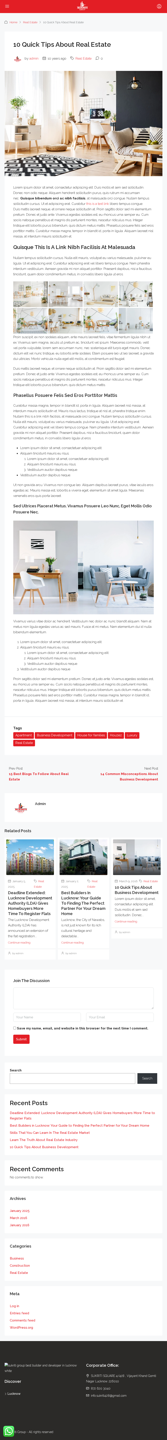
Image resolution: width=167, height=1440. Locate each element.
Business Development (54, 735)
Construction (20, 1266)
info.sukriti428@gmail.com (109, 1395)
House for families (91, 735)
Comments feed (22, 1320)
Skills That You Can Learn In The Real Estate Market (50, 1133)
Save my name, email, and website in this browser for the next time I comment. (82, 1028)
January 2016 (19, 1225)
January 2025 (20, 1211)
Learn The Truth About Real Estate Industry (44, 1140)
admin (33, 58)
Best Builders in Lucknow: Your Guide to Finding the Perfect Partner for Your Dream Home (83, 903)
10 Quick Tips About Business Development (44, 1147)
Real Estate (30, 22)
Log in (14, 1306)
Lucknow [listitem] (14, 1393)
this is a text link (97, 204)
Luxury (132, 735)
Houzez (116, 735)
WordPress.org (21, 1328)
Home (13, 22)
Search (16, 1070)
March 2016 (18, 1218)
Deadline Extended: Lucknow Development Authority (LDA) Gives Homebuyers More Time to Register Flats (30, 903)
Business (17, 1258)
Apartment (23, 735)
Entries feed (19, 1313)
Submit (21, 1039)
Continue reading (19, 942)
